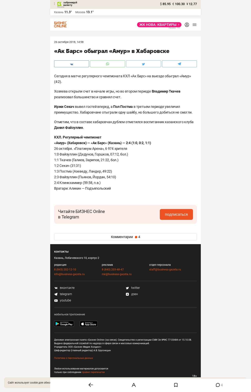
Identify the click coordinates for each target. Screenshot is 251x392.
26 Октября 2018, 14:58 (69, 42)
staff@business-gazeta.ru (165, 269)
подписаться (176, 214)
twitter (135, 288)
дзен (134, 294)
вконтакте (67, 288)
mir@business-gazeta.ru (117, 274)
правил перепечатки (93, 372)
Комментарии (125, 237)
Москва (80, 12)
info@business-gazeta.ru (69, 274)
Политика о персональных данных (73, 358)
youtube (65, 300)
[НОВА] (158, 24)
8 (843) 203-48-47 (113, 269)
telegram (65, 294)
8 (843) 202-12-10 (65, 269)
